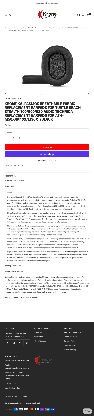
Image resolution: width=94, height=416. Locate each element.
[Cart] (88, 15)
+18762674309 (23, 360)
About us (38, 332)
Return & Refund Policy (73, 332)
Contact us (38, 337)
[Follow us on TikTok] (27, 342)
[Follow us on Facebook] (8, 342)
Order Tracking (40, 341)
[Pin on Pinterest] (15, 165)
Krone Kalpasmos (13, 98)
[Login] (83, 15)
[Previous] (6, 94)
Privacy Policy (69, 341)
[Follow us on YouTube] (20, 342)
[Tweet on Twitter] (19, 165)
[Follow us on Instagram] (14, 342)
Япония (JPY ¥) (11, 396)
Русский (24, 396)
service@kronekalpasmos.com (17, 368)
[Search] (10, 15)
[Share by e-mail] (22, 165)
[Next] (88, 94)
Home (7, 28)
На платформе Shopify (33, 403)
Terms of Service (70, 337)
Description (10, 176)
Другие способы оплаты (47, 160)
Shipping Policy (70, 345)
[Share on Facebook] (11, 165)
